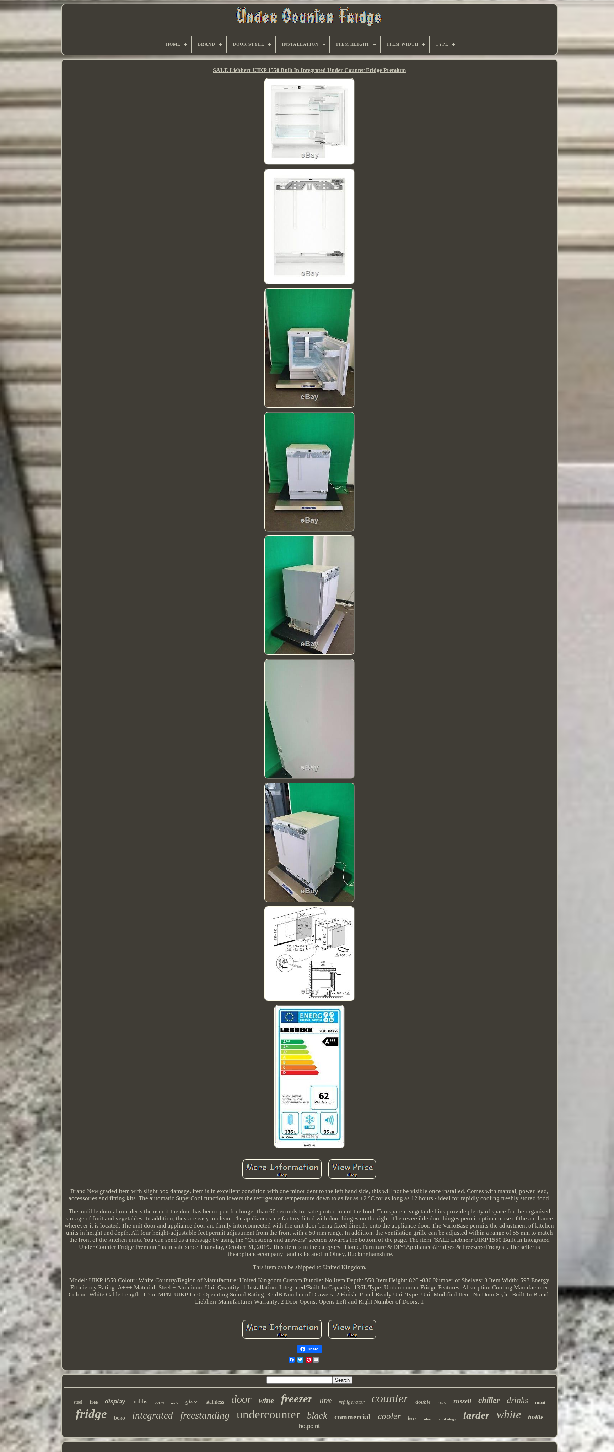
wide (174, 1403)
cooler (389, 1416)
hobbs (139, 1401)
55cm (159, 1402)
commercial (352, 1417)
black (317, 1415)
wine (266, 1400)
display (115, 1401)
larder (476, 1415)
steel (78, 1402)
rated (540, 1402)
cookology (447, 1419)
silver (428, 1419)
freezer (296, 1398)
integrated (152, 1415)
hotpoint (309, 1426)
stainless (215, 1402)
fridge (91, 1414)
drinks (517, 1400)
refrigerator (352, 1402)
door (241, 1399)
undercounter (268, 1414)
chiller (489, 1400)
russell (462, 1401)
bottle (535, 1417)
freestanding (205, 1415)
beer (412, 1418)
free (94, 1402)
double (423, 1402)
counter (390, 1398)
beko (119, 1418)
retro (442, 1402)
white (508, 1414)
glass (192, 1401)
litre (325, 1400)
